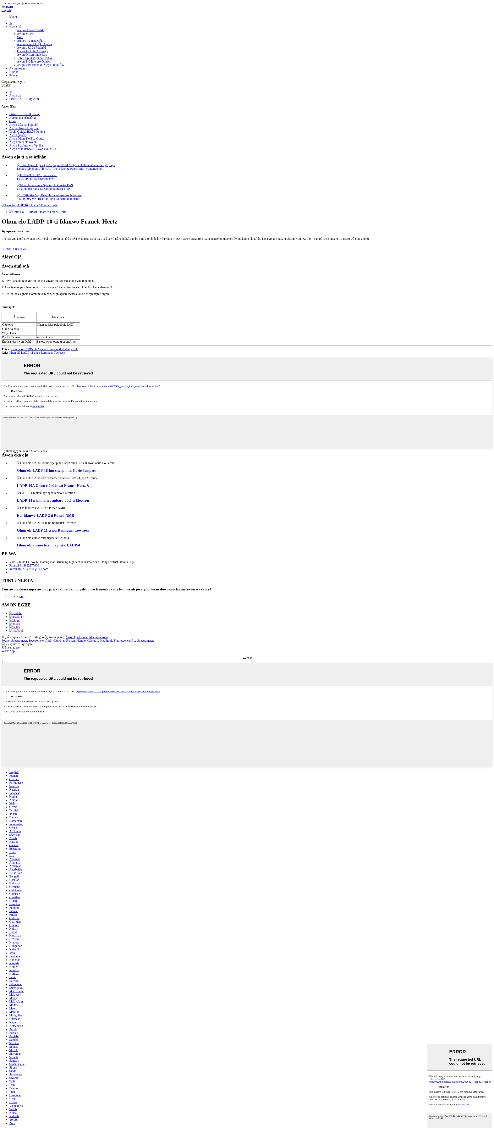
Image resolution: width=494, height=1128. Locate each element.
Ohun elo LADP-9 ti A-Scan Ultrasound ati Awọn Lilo (44, 349)
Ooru (20, 37)
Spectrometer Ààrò (40, 640)
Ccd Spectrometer (142, 640)
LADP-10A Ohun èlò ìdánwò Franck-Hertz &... (54, 486)
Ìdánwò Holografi (87, 640)
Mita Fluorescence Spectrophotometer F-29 (43, 188)
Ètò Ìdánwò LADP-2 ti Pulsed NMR (45, 515)
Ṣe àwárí (7, 6)
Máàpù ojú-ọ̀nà (98, 637)
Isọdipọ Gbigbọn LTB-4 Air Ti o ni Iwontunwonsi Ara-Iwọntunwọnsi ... (61, 168)
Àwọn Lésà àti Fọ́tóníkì (31, 47)
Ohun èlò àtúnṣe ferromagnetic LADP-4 (48, 545)
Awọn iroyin (17, 68)
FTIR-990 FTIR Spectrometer (35, 178)
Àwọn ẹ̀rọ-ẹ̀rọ (25, 33)
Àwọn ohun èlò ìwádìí (30, 30)
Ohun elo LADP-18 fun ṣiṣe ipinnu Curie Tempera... (58, 470)
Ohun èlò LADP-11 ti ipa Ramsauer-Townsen (37, 352)
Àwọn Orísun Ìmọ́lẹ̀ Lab (32, 54)
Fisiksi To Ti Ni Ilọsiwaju (32, 51)
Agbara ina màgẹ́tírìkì (30, 40)
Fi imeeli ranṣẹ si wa (14, 248)
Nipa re (13, 72)
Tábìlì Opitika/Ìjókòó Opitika (34, 58)
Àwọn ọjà (15, 26)
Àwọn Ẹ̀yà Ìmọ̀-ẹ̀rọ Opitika (34, 61)
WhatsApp (8, 651)
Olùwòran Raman (64, 640)
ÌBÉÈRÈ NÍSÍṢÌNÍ (13, 596)
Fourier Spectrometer (14, 640)
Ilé (10, 23)
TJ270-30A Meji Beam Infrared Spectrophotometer (48, 198)
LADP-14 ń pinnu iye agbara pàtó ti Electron (53, 500)
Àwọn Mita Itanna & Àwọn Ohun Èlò (40, 65)
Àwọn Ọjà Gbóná (77, 637)
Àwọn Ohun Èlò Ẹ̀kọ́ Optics (34, 44)
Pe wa (13, 75)
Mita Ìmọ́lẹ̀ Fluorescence (115, 640)
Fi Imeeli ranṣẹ (10, 647)
